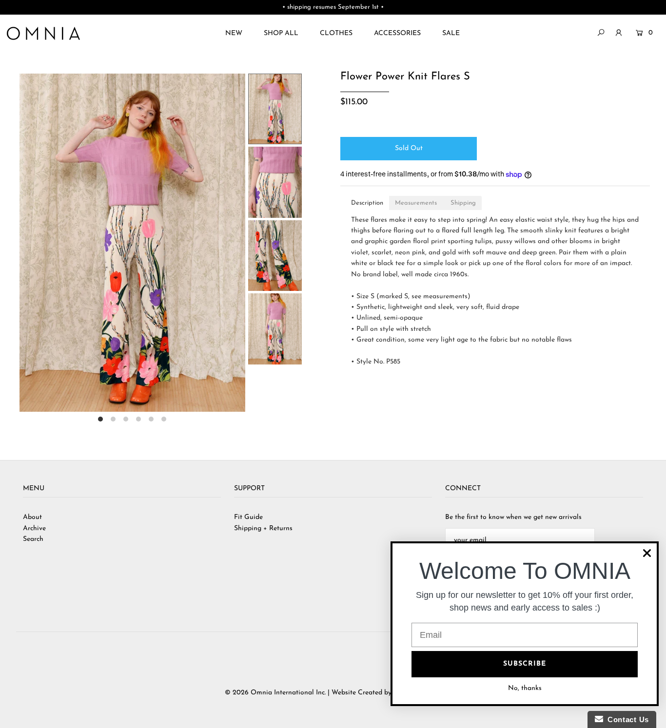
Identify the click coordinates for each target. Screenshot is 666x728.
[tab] (367, 203)
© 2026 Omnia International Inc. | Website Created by (309, 692)
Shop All (281, 33)
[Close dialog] (647, 553)
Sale (451, 33)
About (32, 517)
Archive (34, 528)
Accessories (397, 33)
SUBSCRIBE (524, 664)
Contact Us (626, 719)
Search (33, 539)
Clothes (336, 33)
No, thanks (525, 688)
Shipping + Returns (263, 528)
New (233, 33)
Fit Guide (248, 517)
